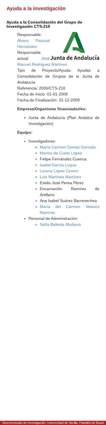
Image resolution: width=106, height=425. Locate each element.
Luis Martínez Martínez (60, 177)
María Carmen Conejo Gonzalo (68, 147)
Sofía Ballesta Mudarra (60, 224)
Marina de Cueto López (61, 153)
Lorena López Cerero (59, 171)
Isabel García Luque (58, 165)
